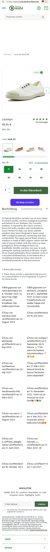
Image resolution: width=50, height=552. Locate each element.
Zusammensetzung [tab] (31, 209)
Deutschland (44, 1)
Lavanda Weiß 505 (21, 54)
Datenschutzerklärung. (38, 530)
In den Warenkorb (31, 190)
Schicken (41, 504)
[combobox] (25, 17)
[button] (46, 8)
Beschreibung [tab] (9, 209)
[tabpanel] (25, 248)
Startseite (7, 54)
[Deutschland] (44, 1)
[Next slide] (46, 90)
